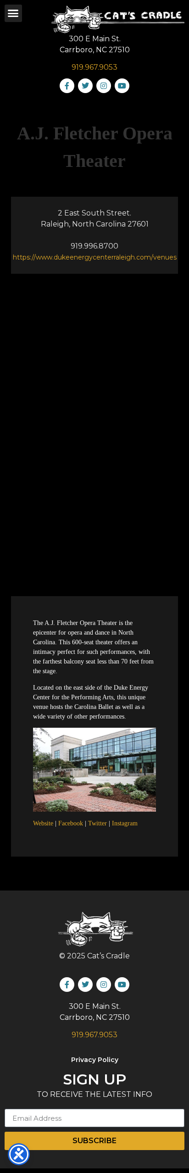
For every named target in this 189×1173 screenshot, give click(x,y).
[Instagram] (103, 85)
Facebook (70, 823)
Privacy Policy (94, 1060)
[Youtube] (122, 85)
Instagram (125, 823)
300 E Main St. (95, 38)
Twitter (97, 823)
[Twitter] (85, 85)
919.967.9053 (94, 67)
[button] (13, 13)
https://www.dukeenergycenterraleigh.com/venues (95, 257)
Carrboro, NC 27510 (95, 49)
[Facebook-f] (67, 85)
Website (43, 823)
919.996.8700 (94, 246)
